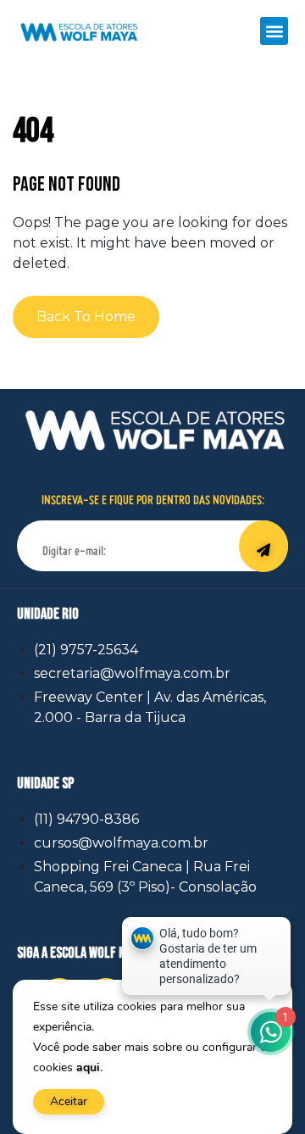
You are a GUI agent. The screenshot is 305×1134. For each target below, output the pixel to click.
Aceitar (68, 1101)
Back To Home (86, 317)
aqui (88, 1067)
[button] (274, 31)
